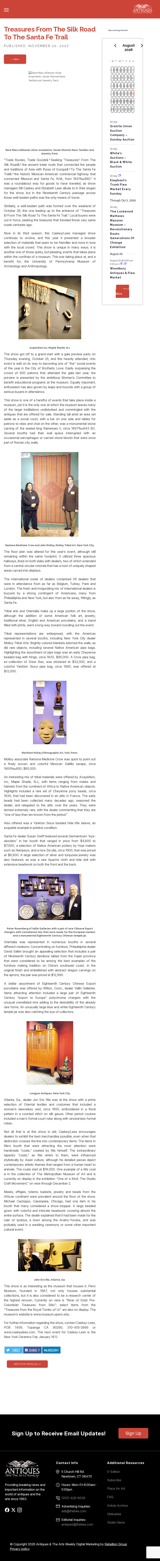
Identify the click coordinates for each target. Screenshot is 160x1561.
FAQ (110, 1497)
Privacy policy (20, 1549)
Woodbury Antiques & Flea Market (122, 273)
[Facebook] (8, 1511)
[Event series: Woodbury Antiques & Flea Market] (121, 264)
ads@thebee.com (73, 1511)
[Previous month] (115, 45)
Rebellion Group (116, 1544)
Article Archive (117, 1506)
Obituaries (114, 1514)
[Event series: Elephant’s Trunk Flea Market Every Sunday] (119, 175)
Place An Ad (116, 1488)
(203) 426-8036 (73, 1498)
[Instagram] (20, 1511)
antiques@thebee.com (77, 1524)
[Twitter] (14, 1511)
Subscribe (114, 1480)
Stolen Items (116, 1522)
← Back (15, 59)
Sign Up (133, 1433)
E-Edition (113, 1472)
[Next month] (142, 45)
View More (122, 291)
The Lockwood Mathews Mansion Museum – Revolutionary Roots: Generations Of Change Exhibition (122, 229)
